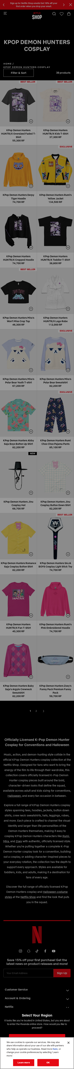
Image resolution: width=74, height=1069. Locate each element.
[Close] (68, 1042)
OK (48, 1062)
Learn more (24, 1062)
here (55, 1048)
